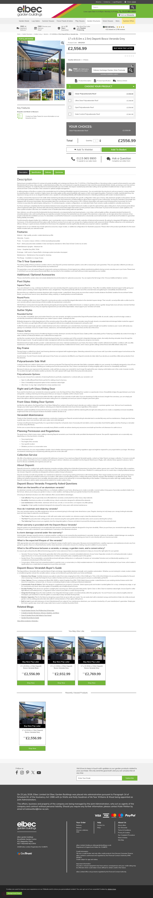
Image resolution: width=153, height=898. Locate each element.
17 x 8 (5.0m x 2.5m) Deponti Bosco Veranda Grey (32, 731)
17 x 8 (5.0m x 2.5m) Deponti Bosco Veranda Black (30, 667)
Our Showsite (122, 827)
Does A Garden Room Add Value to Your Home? (36, 615)
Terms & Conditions (124, 830)
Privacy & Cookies (124, 832)
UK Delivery (81, 70)
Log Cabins (36, 21)
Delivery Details (122, 81)
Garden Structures (93, 21)
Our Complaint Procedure (126, 835)
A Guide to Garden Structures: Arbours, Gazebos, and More (40, 613)
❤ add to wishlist (83, 149)
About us (98, 2)
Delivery (48, 172)
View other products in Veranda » (27, 621)
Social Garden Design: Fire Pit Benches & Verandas (37, 610)
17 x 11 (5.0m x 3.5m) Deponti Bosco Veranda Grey (61, 667)
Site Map (121, 840)
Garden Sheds (24, 21)
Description (23, 172)
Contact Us (101, 825)
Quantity (89, 141)
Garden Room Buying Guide (30, 618)
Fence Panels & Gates (65, 21)
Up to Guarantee (65, 28)
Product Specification (104, 81)
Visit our (127, 15)
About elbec (122, 825)
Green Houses (108, 21)
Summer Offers (128, 21)
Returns (78, 827)
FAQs (99, 827)
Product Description (85, 81)
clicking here (112, 889)
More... (118, 21)
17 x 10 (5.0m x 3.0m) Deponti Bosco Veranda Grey (92, 667)
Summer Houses (48, 21)
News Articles (122, 837)
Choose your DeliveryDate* (44, 28)
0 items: (131, 2)
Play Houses (80, 21)
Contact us (107, 2)
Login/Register (117, 2)
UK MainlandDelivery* (23, 28)
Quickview (59, 172)
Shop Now (31, 683)
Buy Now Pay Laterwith (83, 28)
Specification (36, 172)
